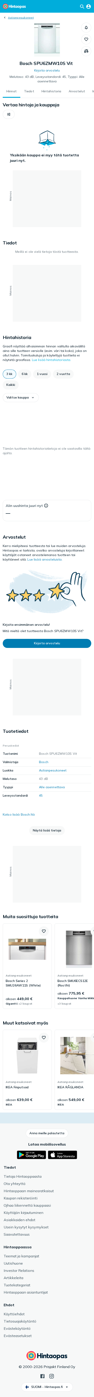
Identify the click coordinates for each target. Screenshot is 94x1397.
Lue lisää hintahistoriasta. (51, 360)
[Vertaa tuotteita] (86, 51)
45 (41, 795)
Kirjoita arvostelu (47, 70)
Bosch (43, 762)
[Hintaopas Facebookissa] (42, 1375)
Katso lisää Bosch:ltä (19, 814)
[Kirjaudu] (88, 6)
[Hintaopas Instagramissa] (51, 1375)
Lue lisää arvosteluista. (44, 559)
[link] (27, 966)
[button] (86, 28)
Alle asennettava (52, 787)
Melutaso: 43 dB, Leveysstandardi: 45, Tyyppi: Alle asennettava (47, 79)
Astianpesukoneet (21, 17)
